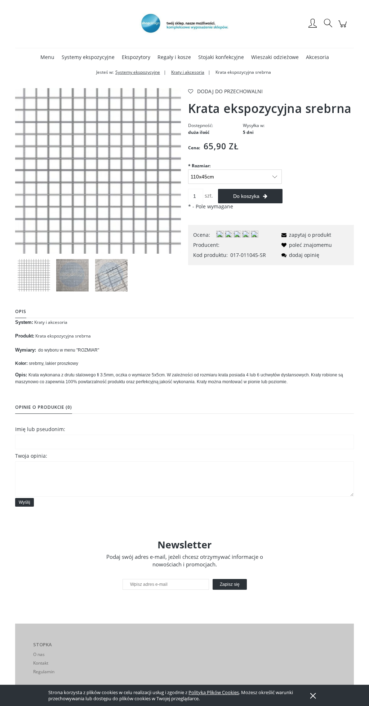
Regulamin (43, 672)
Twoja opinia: (31, 455)
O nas (39, 654)
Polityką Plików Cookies (213, 692)
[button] (305, 234)
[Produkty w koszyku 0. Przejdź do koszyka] (343, 27)
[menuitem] (47, 57)
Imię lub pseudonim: (40, 429)
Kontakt (40, 663)
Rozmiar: (199, 166)
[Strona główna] (184, 23)
